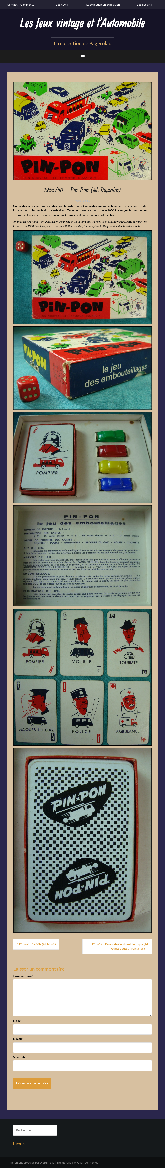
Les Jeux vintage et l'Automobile (82, 23)
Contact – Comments (20, 4)
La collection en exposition (103, 4)
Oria (68, 1162)
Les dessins (144, 4)
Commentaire (23, 976)
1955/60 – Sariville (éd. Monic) (37, 944)
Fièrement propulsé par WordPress (32, 1162)
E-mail (18, 1038)
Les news (62, 4)
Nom (17, 1020)
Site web (19, 1057)
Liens (19, 1143)
